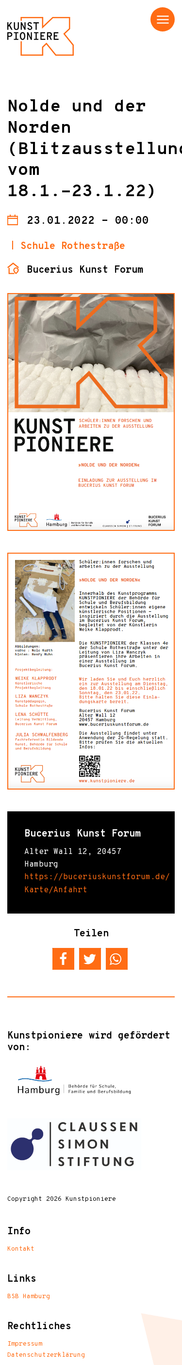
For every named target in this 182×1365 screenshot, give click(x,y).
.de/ (160, 877)
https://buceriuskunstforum (87, 877)
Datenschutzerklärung (46, 1355)
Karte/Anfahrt (55, 890)
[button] (63, 959)
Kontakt (20, 1249)
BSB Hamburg (28, 1297)
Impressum (24, 1344)
